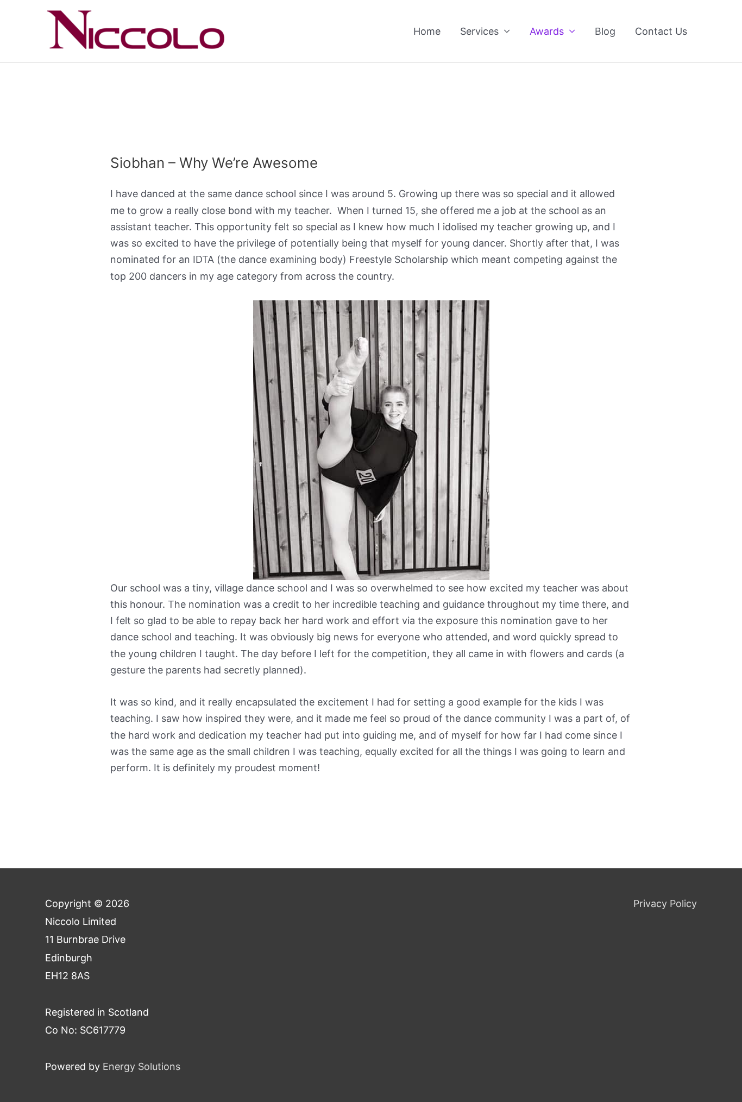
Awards (547, 31)
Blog (605, 31)
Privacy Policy (665, 903)
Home (427, 31)
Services (479, 31)
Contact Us (661, 31)
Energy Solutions (141, 1066)
